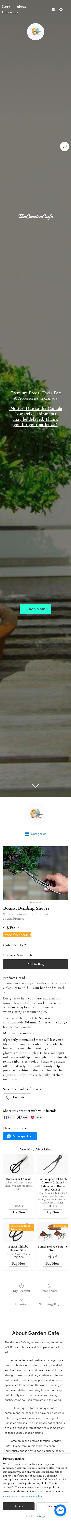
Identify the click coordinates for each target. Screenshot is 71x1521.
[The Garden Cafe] (35, 814)
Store (6, 914)
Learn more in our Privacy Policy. (23, 1496)
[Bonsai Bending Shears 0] (35, 873)
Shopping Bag (49, 1304)
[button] (17, 1097)
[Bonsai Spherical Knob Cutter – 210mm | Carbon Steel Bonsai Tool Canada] (52, 1164)
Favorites (21, 1304)
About (21, 7)
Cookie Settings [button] (35, 1516)
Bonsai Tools (24, 914)
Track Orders (49, 1291)
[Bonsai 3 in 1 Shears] (18, 1164)
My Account (21, 1291)
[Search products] (64, 146)
